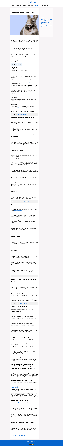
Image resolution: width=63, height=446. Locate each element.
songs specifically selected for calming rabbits (27, 403)
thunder (16, 100)
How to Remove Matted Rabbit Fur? (22, 201)
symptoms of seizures (18, 210)
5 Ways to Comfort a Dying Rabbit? (22, 303)
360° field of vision (17, 107)
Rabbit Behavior (37, 5)
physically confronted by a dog (31, 82)
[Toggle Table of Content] (20, 64)
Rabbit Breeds (18, 5)
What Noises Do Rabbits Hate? (18, 434)
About (13, 5)
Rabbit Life (30, 5)
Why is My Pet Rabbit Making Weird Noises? (23, 275)
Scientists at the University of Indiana (18, 402)
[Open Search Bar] (50, 5)
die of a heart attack (30, 56)
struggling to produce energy (19, 73)
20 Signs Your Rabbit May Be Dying (19, 435)
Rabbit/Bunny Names (45, 5)
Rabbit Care (24, 5)
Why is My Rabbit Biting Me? (45, 28)
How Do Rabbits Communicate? (21, 114)
